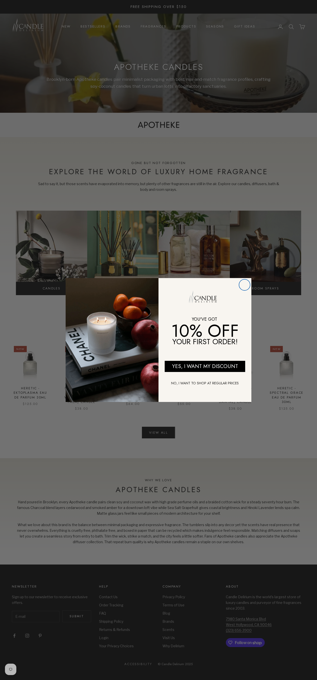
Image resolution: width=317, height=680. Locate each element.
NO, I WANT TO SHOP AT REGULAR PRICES (205, 383)
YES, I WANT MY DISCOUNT (205, 366)
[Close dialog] (244, 284)
